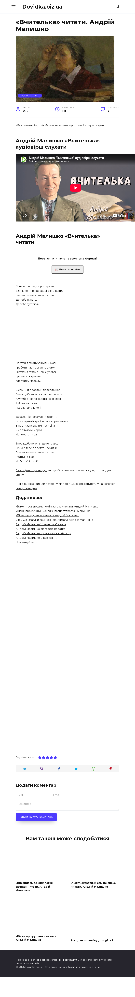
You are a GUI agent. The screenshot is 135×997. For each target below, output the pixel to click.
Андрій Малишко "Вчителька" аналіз (41, 524)
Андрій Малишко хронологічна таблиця (43, 533)
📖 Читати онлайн (67, 269)
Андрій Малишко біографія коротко (40, 528)
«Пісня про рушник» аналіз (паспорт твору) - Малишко (53, 511)
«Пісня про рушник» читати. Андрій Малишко (47, 515)
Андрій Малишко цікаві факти (37, 537)
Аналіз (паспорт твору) (31, 470)
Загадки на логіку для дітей (92, 940)
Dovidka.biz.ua (42, 6)
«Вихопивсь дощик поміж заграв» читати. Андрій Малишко (57, 506)
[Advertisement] (67, 334)
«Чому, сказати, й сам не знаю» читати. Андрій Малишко (54, 519)
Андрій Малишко (30, 95)
